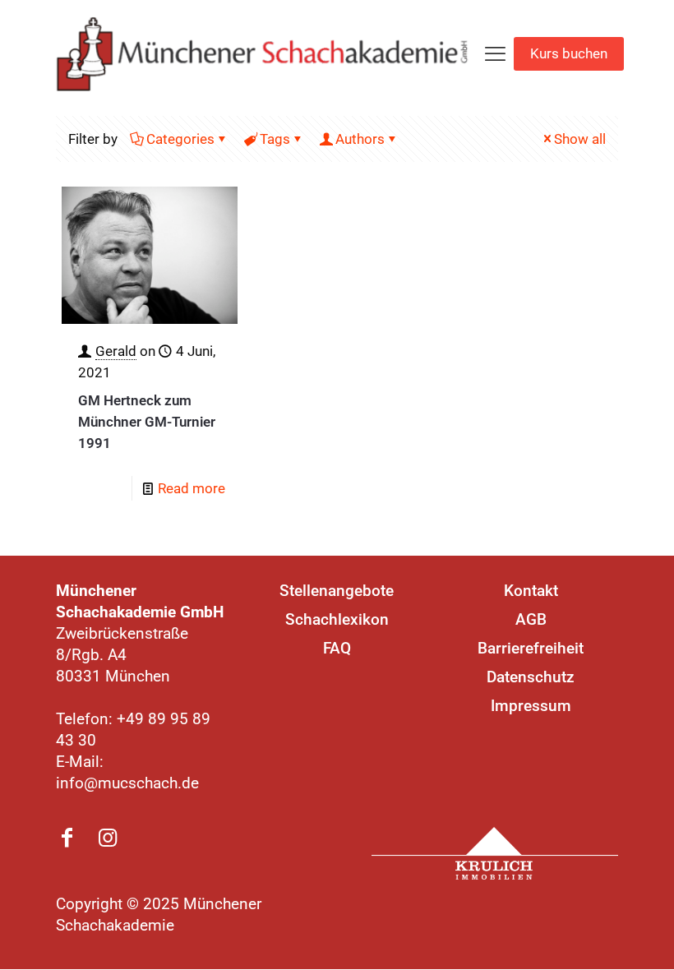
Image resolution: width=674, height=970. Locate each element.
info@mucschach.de (127, 783)
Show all (580, 139)
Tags (275, 139)
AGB (531, 619)
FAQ (337, 648)
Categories (180, 139)
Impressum (531, 705)
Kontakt (531, 590)
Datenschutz (531, 676)
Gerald (115, 351)
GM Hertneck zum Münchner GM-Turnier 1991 (146, 421)
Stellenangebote (336, 590)
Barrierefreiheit (531, 648)
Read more (191, 488)
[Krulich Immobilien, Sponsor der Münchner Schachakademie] (495, 853)
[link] (495, 853)
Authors (360, 139)
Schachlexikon (337, 619)
